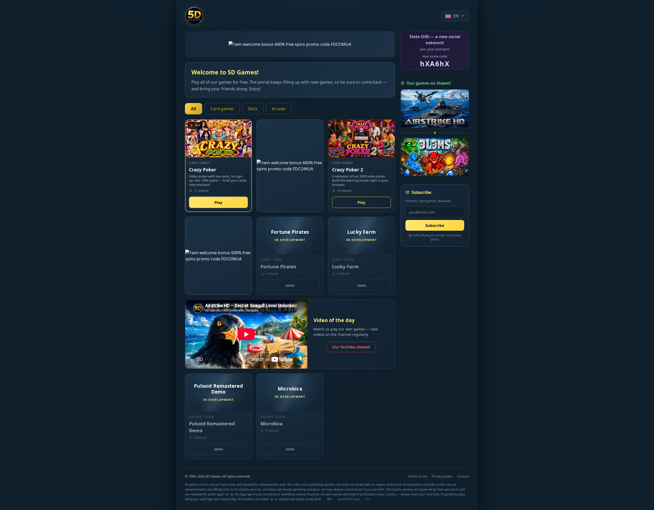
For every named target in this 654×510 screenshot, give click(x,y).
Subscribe (434, 225)
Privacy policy (442, 476)
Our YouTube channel (351, 347)
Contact (463, 476)
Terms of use (417, 476)
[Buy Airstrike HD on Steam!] (435, 108)
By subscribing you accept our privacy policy (435, 237)
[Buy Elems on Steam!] (435, 157)
